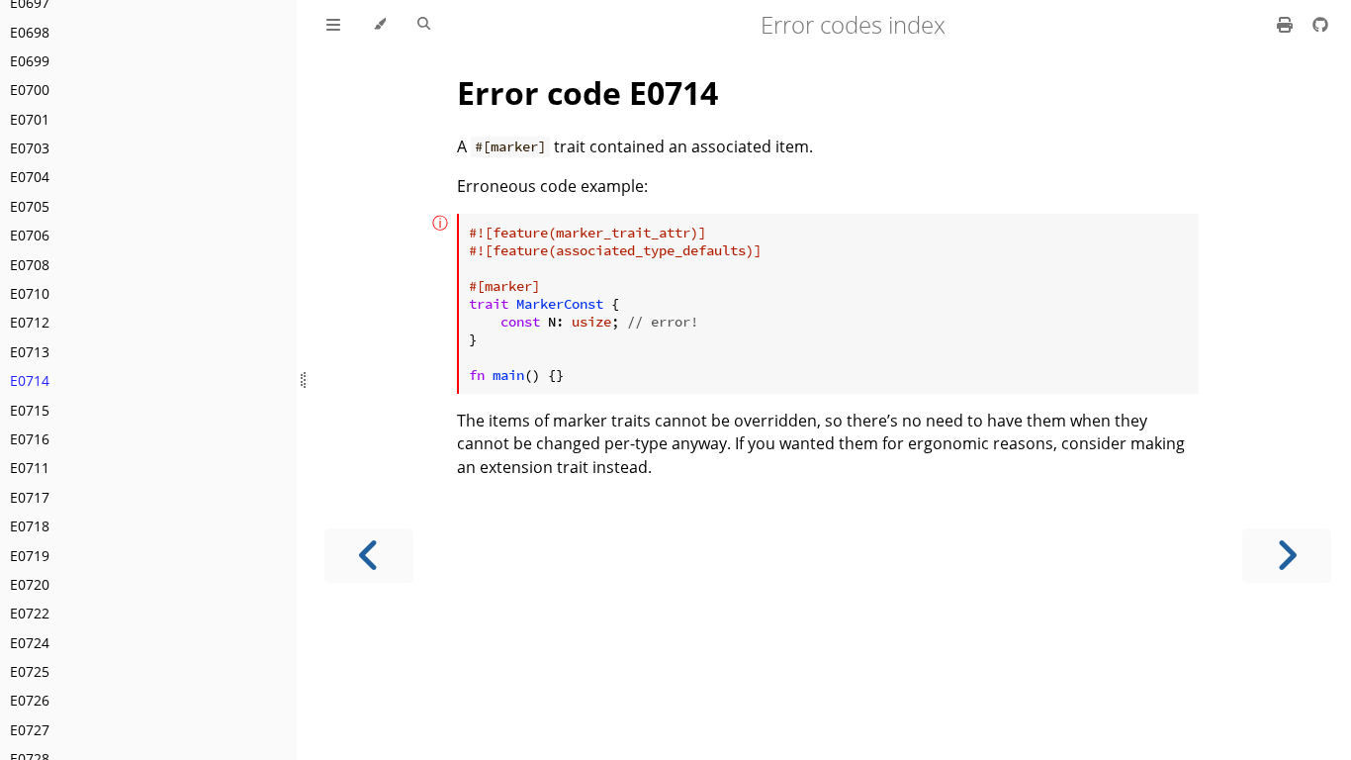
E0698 (29, 32)
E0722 (29, 613)
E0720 (29, 584)
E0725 (29, 671)
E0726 (29, 700)
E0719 (29, 555)
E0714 (29, 380)
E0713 (29, 351)
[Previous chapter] (368, 555)
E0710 (29, 293)
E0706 (29, 235)
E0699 (29, 60)
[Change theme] (379, 24)
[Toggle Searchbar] (424, 24)
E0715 (29, 410)
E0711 (29, 467)
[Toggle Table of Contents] (333, 24)
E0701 (29, 119)
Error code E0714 (587, 92)
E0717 (29, 497)
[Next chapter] (1286, 555)
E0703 (29, 148)
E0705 (29, 206)
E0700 (29, 89)
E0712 (29, 322)
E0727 (29, 729)
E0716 (29, 438)
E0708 (29, 264)
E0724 (29, 642)
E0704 (29, 176)
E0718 (29, 526)
